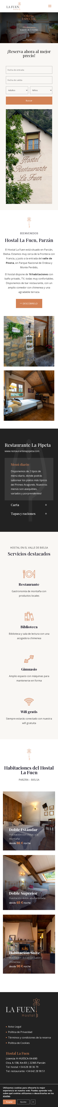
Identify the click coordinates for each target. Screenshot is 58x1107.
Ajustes (23, 1102)
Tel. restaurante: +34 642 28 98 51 (25, 1071)
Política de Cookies (19, 1043)
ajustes (6, 1096)
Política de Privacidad (20, 1032)
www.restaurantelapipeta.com (22, 451)
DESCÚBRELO (30, 303)
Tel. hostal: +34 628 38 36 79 (22, 1067)
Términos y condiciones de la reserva (29, 1037)
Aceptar (9, 1102)
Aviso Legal (14, 1026)
